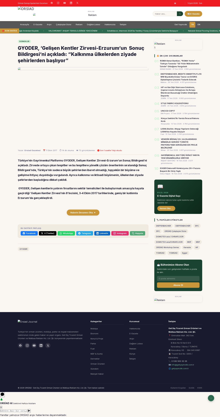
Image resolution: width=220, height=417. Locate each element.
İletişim (123, 24)
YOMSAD (160, 253)
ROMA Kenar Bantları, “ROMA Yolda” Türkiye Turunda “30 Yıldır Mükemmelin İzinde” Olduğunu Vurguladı (179, 64)
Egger (185, 253)
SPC (197, 226)
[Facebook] (52, 3)
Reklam (79, 24)
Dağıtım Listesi (93, 24)
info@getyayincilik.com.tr (183, 365)
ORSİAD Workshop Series (167, 247)
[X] (77, 3)
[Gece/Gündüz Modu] (175, 3)
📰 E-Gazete (193, 14)
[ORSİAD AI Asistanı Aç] (2, 394)
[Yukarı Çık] (211, 398)
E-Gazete (38, 24)
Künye (132, 354)
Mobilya (94, 328)
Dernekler (95, 358)
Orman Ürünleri (98, 364)
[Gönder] (29, 411)
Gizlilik (191, 388)
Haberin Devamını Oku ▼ (83, 212)
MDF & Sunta (97, 354)
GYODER (23, 249)
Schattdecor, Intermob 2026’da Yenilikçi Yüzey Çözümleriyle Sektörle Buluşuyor (141, 31)
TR (192, 24)
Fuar (93, 348)
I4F (196, 247)
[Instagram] (58, 3)
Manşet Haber (97, 374)
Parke (93, 343)
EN (199, 24)
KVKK (199, 388)
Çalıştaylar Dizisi (63, 24)
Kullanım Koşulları (178, 388)
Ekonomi (94, 333)
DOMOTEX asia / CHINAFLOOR (169, 236)
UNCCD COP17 (168, 111)
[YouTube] (64, 3)
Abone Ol (178, 285)
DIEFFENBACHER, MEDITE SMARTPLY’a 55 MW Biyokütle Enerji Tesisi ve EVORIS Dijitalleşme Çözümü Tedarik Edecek (181, 77)
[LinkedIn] (71, 3)
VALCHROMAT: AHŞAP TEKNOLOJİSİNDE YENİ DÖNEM (71, 31)
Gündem (94, 369)
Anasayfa (24, 24)
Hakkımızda (110, 24)
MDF (189, 242)
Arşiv (49, 24)
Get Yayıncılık (181, 24)
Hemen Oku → (166, 208)
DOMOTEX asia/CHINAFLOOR (169, 242)
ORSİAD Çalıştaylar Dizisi (175, 231)
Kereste (187, 247)
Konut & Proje (97, 338)
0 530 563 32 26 (179, 361)
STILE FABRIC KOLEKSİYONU (175, 103)
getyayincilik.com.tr (180, 368)
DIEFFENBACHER (163, 226)
